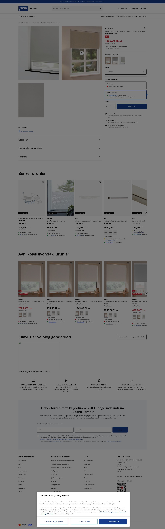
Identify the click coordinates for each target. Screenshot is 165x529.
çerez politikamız (47, 514)
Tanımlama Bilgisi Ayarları (54, 522)
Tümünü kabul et (113, 522)
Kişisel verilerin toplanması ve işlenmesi (112, 512)
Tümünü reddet (84, 522)
